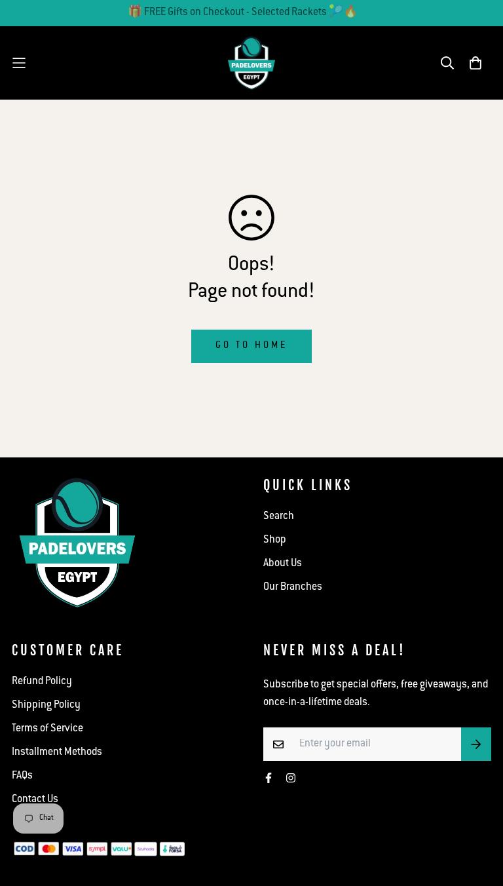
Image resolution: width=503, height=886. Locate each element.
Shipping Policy (46, 705)
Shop (274, 540)
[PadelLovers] (251, 63)
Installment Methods (57, 753)
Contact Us (35, 800)
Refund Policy (42, 682)
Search (278, 517)
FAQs (22, 776)
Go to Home (251, 346)
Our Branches (292, 587)
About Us (282, 564)
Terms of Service (47, 729)
